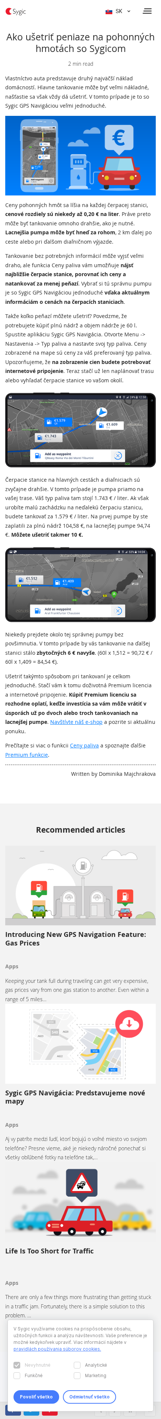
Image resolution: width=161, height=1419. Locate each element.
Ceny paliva (84, 745)
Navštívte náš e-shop (76, 721)
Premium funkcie (26, 754)
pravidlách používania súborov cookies (56, 1349)
